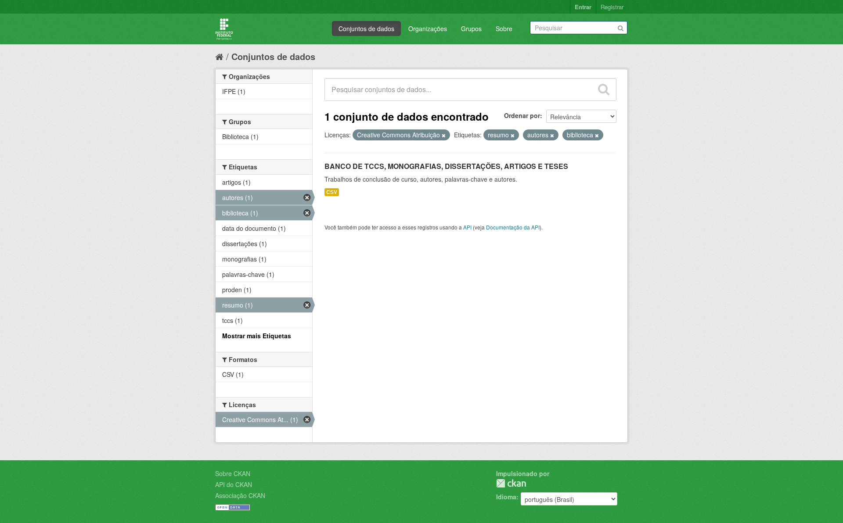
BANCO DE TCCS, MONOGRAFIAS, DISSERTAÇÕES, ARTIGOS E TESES (446, 166)
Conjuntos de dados (366, 28)
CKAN (511, 483)
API (467, 227)
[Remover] (444, 135)
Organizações (427, 28)
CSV (331, 192)
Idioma (506, 496)
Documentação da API (513, 227)
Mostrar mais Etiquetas (256, 335)
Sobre (504, 28)
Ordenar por (522, 115)
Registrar (612, 7)
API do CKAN (233, 484)
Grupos (471, 28)
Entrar (583, 7)
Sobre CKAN (232, 473)
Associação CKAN (240, 495)
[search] (604, 89)
